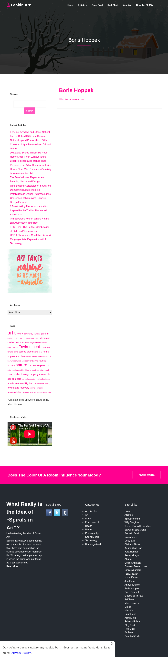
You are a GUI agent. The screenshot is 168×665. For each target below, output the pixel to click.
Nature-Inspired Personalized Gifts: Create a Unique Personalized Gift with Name (30, 144)
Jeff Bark (129, 599)
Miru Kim (129, 610)
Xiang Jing (130, 617)
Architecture (91, 511)
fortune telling (13, 352)
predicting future (38, 370)
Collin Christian (133, 562)
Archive (127, 5)
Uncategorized (93, 544)
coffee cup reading (15, 338)
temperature (39, 383)
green (30, 351)
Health (88, 525)
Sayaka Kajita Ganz (135, 529)
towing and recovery (18, 387)
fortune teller (45, 347)
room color (45, 374)
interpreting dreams (30, 356)
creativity (36, 338)
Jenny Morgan (132, 555)
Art (86, 514)
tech (31, 383)
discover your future (33, 343)
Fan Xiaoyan (131, 573)
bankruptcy (28, 334)
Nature (88, 529)
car (47, 333)
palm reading (13, 370)
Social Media (92, 536)
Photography (92, 533)
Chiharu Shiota (132, 544)
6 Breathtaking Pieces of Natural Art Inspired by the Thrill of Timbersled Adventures (29, 210)
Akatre (128, 559)
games (22, 351)
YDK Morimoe (132, 518)
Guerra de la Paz (134, 595)
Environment (29, 347)
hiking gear (37, 352)
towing (47, 383)
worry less (46, 392)
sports (11, 383)
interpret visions (44, 356)
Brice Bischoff (132, 592)
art (10, 332)
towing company (36, 388)
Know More (146, 474)
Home (70, 5)
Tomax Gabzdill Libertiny (138, 526)
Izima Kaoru (131, 577)
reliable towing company (26, 374)
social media (14, 379)
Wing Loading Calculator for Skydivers (30, 185)
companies (27, 338)
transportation (15, 392)
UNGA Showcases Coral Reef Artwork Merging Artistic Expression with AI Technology (30, 239)
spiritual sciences (43, 379)
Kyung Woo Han (133, 548)
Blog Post (97, 5)
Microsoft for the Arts (30, 361)
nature (21, 364)
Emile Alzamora (133, 570)
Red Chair (112, 5)
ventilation (38, 392)
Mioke (128, 606)
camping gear (39, 334)
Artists (81, 5)
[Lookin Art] (19, 6)
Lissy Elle (130, 540)
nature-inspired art (39, 365)
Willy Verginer (132, 522)
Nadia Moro (131, 537)
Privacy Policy (132, 621)
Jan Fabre (130, 581)
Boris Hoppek (76, 90)
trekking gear (28, 392)
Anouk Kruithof (132, 584)
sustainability (22, 383)
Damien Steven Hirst (136, 566)
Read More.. (13, 566)
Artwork (18, 333)
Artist (88, 518)
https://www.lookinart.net (71, 99)
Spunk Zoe (130, 614)
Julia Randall (131, 551)
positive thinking (24, 370)
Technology (91, 540)
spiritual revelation (29, 379)
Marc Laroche (132, 603)
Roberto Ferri (132, 533)
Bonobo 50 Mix (144, 5)
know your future (14, 361)
